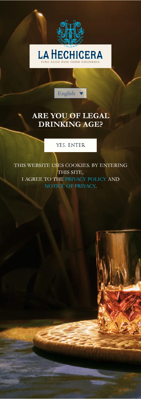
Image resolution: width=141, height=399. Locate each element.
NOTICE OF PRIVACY (70, 186)
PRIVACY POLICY (86, 179)
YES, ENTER (70, 145)
